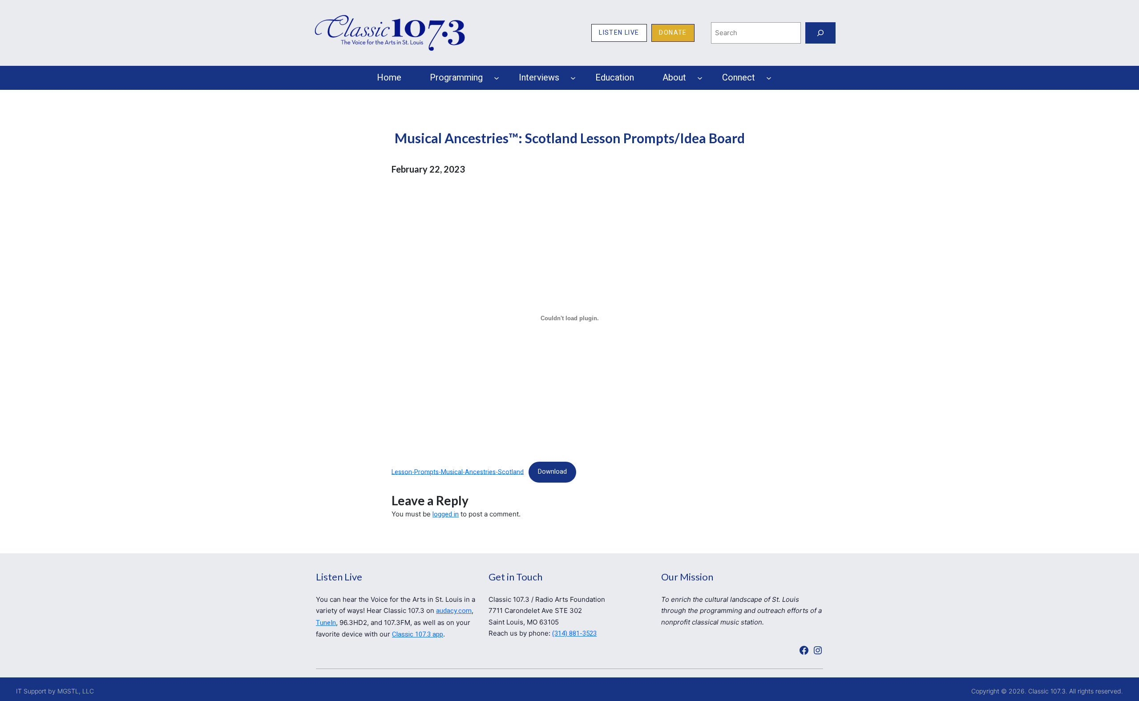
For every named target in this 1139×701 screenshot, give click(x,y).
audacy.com (454, 611)
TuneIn (326, 623)
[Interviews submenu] (573, 78)
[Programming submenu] (496, 78)
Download (552, 471)
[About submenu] (700, 78)
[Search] (820, 33)
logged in (445, 514)
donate (673, 32)
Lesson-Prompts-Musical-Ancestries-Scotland (458, 471)
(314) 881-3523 (574, 633)
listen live (619, 32)
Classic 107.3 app (417, 634)
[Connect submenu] (768, 78)
